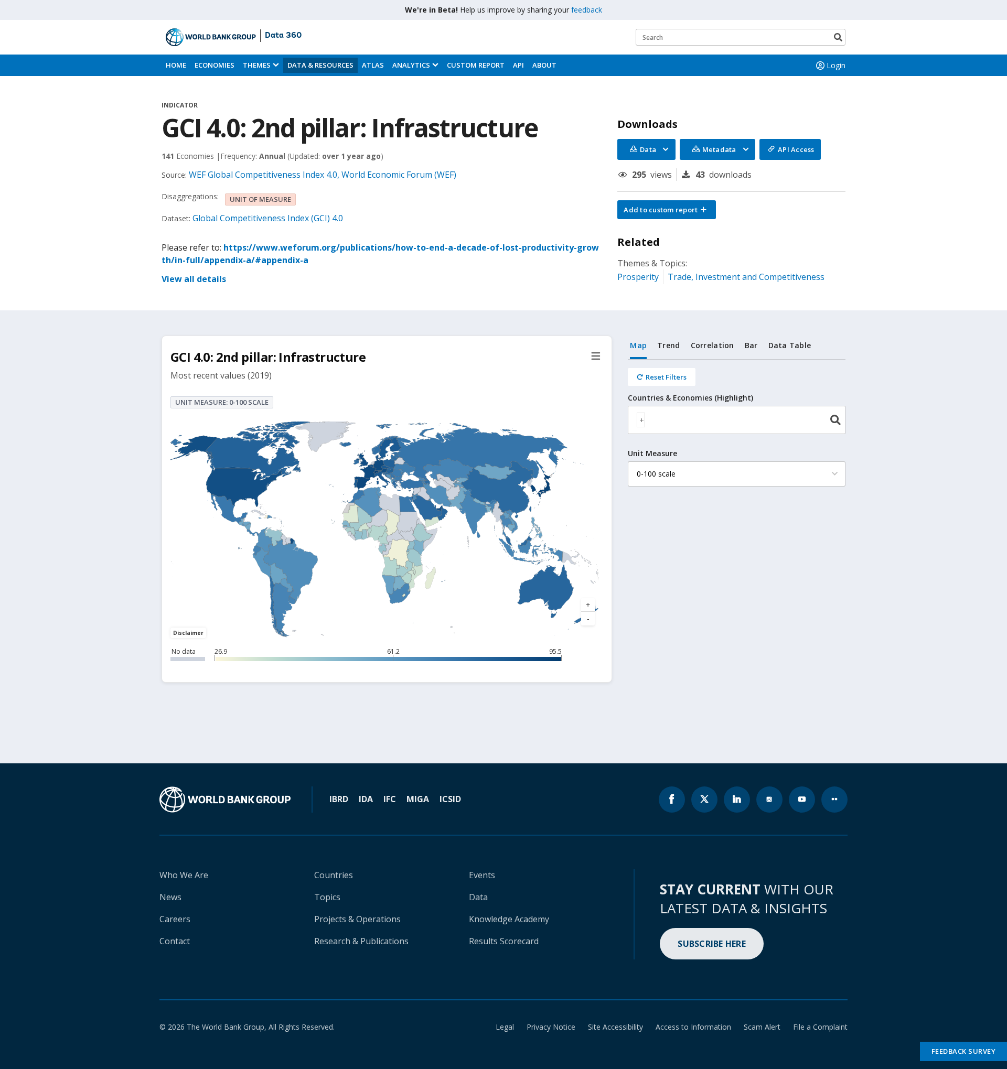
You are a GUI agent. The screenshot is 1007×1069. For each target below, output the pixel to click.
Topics (327, 897)
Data (478, 897)
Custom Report (476, 65)
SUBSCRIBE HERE (712, 943)
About (544, 65)
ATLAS (373, 65)
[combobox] (736, 420)
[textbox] (641, 420)
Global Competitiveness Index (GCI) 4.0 (267, 218)
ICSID (450, 799)
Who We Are (183, 875)
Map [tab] (638, 345)
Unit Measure (652, 453)
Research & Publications (361, 941)
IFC (389, 799)
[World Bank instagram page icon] (769, 799)
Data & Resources (320, 65)
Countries (333, 875)
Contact (174, 941)
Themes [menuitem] (257, 65)
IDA (366, 799)
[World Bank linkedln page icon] (737, 799)
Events (482, 875)
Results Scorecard (504, 941)
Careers (174, 919)
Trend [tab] (668, 345)
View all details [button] (194, 279)
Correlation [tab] (712, 345)
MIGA (417, 799)
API (518, 65)
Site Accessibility (615, 1027)
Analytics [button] (411, 65)
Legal (505, 1027)
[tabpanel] (736, 429)
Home (176, 65)
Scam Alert (762, 1027)
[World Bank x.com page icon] (704, 799)
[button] (666, 209)
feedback (586, 10)
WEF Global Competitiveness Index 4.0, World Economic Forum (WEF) (322, 174)
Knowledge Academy (509, 919)
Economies (214, 65)
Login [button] (836, 65)
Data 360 (283, 35)
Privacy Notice (551, 1027)
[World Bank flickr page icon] (834, 799)
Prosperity (638, 277)
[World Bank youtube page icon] (802, 799)
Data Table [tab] (789, 345)
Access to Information (693, 1027)
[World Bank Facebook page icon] (672, 799)
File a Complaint (820, 1027)
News (170, 897)
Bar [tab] (751, 345)
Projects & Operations (357, 919)
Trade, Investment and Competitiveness (746, 277)
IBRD (338, 799)
